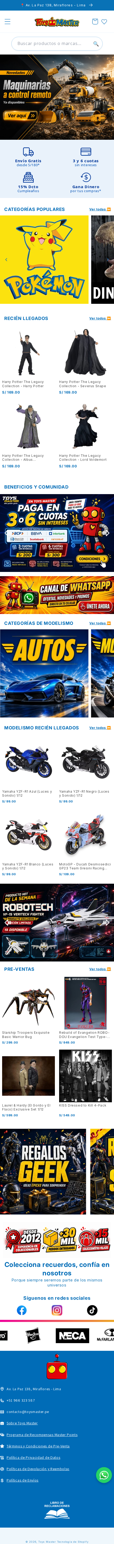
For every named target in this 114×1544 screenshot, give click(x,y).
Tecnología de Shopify (73, 1541)
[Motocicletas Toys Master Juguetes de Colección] (44, 673)
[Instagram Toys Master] (56, 1310)
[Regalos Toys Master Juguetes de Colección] (43, 1172)
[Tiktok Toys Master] (92, 1310)
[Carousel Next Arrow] (107, 259)
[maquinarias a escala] (57, 97)
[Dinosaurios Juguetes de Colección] (44, 259)
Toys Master (47, 1541)
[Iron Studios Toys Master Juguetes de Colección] (57, 922)
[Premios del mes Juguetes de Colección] (57, 533)
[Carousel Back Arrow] (6, 259)
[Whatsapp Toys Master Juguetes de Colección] (57, 595)
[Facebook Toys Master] (21, 1310)
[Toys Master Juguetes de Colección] (57, 1510)
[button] (7, 21)
